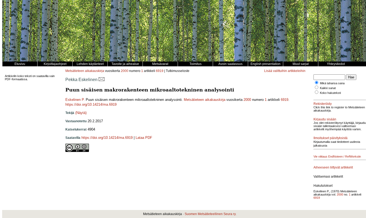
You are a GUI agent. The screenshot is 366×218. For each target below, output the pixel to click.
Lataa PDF (144, 138)
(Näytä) (81, 113)
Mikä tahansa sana (332, 83)
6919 (159, 71)
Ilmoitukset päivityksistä (330, 138)
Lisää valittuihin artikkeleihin (284, 71)
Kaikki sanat (328, 88)
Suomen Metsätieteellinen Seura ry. (210, 214)
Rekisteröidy (322, 104)
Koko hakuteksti (330, 92)
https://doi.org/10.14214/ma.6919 (91, 104)
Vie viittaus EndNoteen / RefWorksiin (337, 156)
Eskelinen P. (75, 100)
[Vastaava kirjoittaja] (101, 79)
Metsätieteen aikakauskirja (84, 71)
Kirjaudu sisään (324, 119)
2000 (124, 71)
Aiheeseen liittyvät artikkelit (333, 167)
